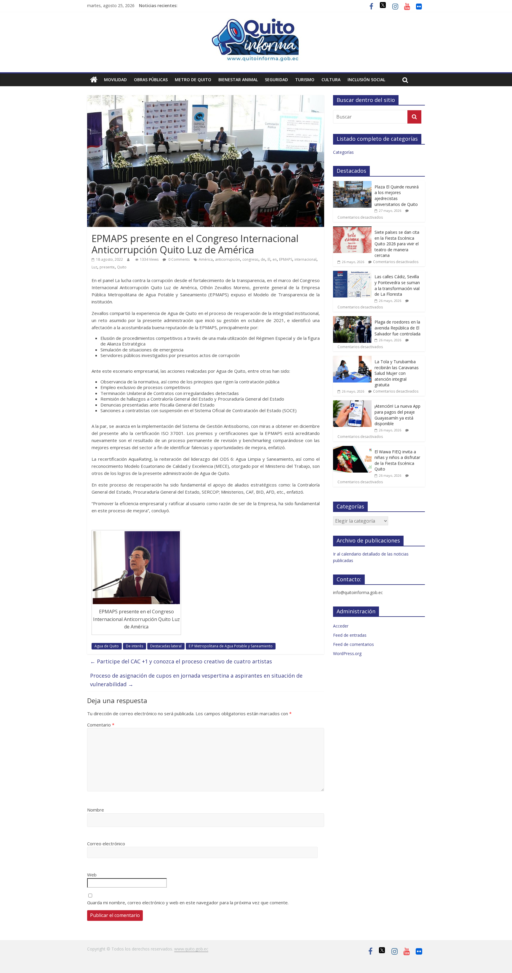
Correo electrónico (106, 843)
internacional (305, 259)
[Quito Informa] (256, 21)
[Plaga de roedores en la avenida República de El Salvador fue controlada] (352, 319)
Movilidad (115, 79)
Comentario (100, 725)
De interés (134, 646)
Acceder (340, 626)
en (275, 259)
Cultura (330, 79)
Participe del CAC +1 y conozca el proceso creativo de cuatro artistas (181, 661)
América (206, 259)
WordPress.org (347, 653)
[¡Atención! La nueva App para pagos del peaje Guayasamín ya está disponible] (352, 403)
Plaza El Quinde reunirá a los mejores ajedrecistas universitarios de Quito (397, 195)
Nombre (95, 810)
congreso (250, 259)
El (269, 259)
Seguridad (276, 79)
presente (107, 267)
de (263, 259)
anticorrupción (227, 259)
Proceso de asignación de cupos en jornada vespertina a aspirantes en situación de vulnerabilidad (196, 680)
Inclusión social (366, 79)
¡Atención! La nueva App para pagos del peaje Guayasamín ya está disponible (397, 414)
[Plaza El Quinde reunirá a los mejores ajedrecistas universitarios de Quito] (352, 184)
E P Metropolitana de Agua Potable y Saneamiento (231, 646)
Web (92, 875)
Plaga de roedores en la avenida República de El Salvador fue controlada (397, 327)
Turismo (304, 79)
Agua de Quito (107, 646)
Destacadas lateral (166, 646)
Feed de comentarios (353, 644)
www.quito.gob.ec (191, 949)
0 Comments (178, 259)
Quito (122, 267)
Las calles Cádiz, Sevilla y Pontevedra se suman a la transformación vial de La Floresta (397, 285)
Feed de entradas (350, 635)
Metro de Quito (193, 79)
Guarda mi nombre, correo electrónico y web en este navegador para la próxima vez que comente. (188, 902)
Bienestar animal (238, 79)
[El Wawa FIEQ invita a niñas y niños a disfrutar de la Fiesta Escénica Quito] (352, 449)
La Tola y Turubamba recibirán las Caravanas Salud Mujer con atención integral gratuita (397, 373)
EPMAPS (285, 259)
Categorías (343, 152)
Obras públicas (151, 79)
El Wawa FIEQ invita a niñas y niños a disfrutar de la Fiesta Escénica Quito (397, 460)
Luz (94, 267)
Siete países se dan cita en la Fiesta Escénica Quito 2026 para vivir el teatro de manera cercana (397, 243)
